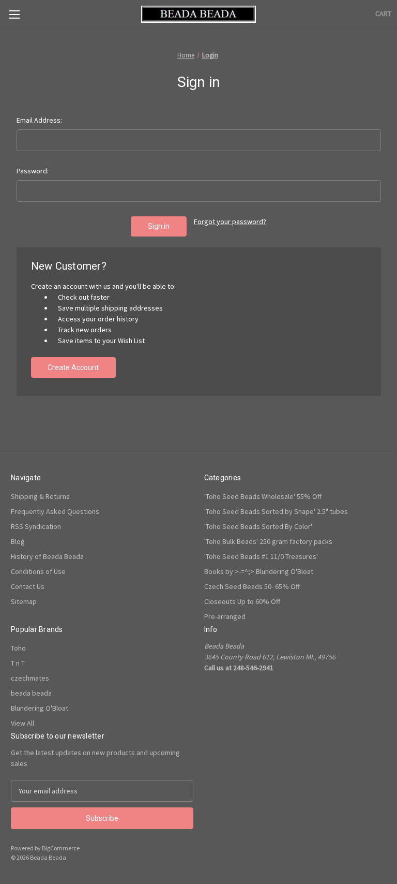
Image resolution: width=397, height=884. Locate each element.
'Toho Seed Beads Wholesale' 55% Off (263, 496)
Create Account (73, 367)
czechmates (30, 678)
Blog (18, 541)
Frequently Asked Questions (55, 511)
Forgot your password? (230, 221)
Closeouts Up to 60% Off (242, 601)
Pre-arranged (225, 616)
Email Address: (39, 120)
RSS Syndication (36, 526)
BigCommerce (61, 848)
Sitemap (24, 601)
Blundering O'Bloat (39, 708)
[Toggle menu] (14, 14)
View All (22, 723)
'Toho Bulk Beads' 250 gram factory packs (268, 541)
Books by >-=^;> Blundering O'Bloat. (259, 571)
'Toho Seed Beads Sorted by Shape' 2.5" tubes (276, 511)
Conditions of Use (38, 571)
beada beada (31, 693)
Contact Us (27, 586)
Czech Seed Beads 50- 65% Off (252, 586)
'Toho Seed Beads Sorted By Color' (258, 526)
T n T (18, 663)
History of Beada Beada (47, 556)
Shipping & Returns (40, 496)
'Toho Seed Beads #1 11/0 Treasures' (261, 556)
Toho (18, 648)
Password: (33, 170)
